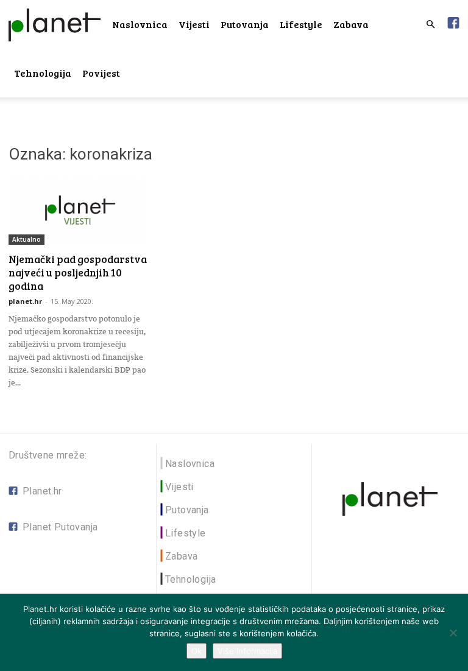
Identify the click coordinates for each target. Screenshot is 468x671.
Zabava (351, 24)
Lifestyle (301, 24)
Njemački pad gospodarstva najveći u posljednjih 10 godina (78, 272)
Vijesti (194, 24)
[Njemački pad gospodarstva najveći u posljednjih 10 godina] (78, 210)
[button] (430, 24)
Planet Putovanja (60, 527)
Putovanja (245, 24)
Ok (196, 651)
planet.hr (25, 301)
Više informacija (247, 651)
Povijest (101, 72)
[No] (453, 633)
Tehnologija (42, 72)
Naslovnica (140, 24)
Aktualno (26, 239)
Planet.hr (42, 491)
